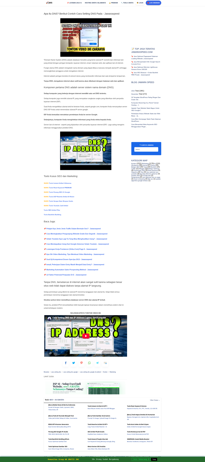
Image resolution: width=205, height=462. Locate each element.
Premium (113, 3)
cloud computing (139, 179)
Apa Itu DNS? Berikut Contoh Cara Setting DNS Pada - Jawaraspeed (81, 13)
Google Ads (146, 175)
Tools (145, 167)
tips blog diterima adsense (148, 174)
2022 (133, 91)
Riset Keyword (153, 170)
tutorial (144, 165)
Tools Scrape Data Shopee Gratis (58, 201)
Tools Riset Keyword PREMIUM (58, 188)
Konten (133, 163)
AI (155, 163)
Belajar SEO (135, 167)
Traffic (133, 168)
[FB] (66, 364)
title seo (150, 179)
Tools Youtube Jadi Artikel (56, 205)
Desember (134, 94)
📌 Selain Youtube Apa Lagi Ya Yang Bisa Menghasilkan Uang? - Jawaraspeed (75, 239)
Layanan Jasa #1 (74, 3)
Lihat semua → (155, 400)
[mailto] (105, 364)
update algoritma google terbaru (146, 179)
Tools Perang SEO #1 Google (57, 192)
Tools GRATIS (127, 3)
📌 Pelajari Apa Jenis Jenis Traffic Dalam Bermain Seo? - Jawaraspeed (72, 229)
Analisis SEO (135, 175)
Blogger (141, 168)
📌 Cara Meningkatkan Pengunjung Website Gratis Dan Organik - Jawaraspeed (75, 234)
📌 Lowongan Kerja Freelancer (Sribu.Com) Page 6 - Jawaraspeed (70, 249)
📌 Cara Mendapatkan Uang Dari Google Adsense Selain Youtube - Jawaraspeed (76, 244)
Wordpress (135, 165)
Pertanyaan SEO (139, 170)
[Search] (156, 148)
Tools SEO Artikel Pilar (52, 210)
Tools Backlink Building (52, 214)
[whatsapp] (89, 364)
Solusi (153, 165)
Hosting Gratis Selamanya (95, 3)
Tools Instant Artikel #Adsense (57, 183)
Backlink (153, 167)
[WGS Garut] (85, 395)
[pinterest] (81, 364)
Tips (141, 172)
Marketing (145, 163)
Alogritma (134, 172)
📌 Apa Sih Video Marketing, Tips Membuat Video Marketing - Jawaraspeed (74, 254)
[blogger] (74, 364)
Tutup (154, 459)
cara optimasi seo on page (151, 177)
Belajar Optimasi (153, 168)
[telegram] (97, 364)
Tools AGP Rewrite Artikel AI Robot (59, 196)
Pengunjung (135, 177)
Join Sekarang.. (141, 459)
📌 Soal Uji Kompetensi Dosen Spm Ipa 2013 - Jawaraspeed (68, 259)
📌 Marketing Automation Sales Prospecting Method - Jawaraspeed (71, 270)
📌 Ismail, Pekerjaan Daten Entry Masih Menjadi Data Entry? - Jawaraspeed (74, 264)
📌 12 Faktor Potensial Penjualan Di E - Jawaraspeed (65, 275)
